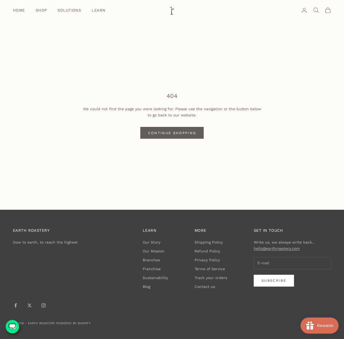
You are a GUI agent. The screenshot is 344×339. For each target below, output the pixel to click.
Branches (151, 260)
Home (19, 10)
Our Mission (153, 251)
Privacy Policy (207, 260)
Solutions (69, 10)
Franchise (152, 269)
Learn (98, 10)
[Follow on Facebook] (15, 305)
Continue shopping (172, 133)
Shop (41, 10)
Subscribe (273, 281)
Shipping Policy (209, 242)
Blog (146, 286)
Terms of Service (210, 269)
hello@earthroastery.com (277, 248)
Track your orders (211, 278)
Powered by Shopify (73, 323)
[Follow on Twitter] (29, 305)
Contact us (205, 286)
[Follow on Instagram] (43, 305)
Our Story (151, 242)
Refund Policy (207, 251)
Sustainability (155, 278)
